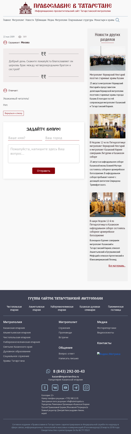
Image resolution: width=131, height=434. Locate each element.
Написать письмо (69, 358)
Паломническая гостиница (115, 308)
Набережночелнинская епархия (62, 308)
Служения (64, 327)
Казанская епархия (14, 327)
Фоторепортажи (106, 327)
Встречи (63, 337)
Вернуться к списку (13, 113)
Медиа (51, 20)
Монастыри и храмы (104, 20)
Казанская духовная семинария (90, 308)
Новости (30, 20)
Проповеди (65, 332)
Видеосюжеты (105, 332)
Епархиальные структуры (81, 20)
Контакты (104, 343)
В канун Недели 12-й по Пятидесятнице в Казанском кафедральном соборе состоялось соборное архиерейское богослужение (107, 228)
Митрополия (61, 20)
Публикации (40, 20)
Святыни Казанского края (17, 346)
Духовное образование (17, 351)
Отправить (43, 171)
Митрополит (18, 20)
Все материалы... (117, 265)
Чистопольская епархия (14, 308)
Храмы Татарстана (14, 360)
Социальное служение (16, 356)
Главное (7, 20)
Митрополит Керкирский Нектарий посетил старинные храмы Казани (107, 76)
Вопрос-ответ (67, 353)
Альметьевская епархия (36, 308)
